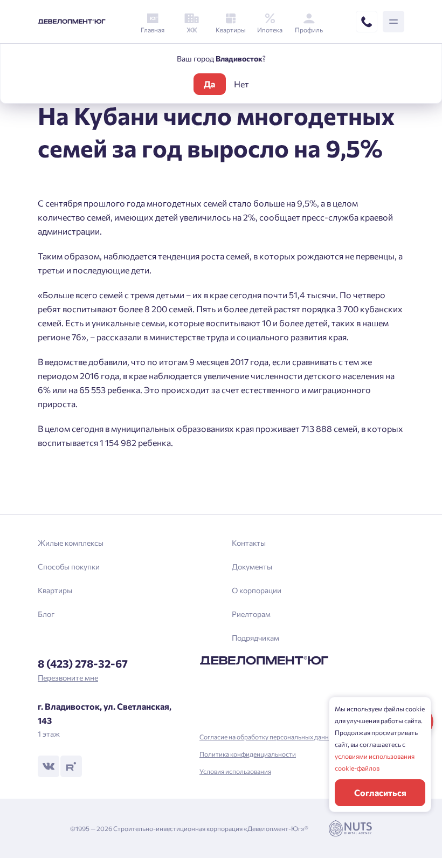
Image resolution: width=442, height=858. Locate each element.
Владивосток (147, 480)
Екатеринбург (148, 462)
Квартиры (55, 590)
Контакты (249, 542)
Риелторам (251, 614)
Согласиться (380, 792)
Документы (252, 566)
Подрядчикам (255, 637)
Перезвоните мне (68, 677)
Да (209, 84)
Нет (241, 84)
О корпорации (256, 590)
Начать (221, 468)
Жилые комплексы (70, 542)
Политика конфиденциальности (247, 754)
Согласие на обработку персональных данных (268, 736)
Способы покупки (69, 566)
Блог (46, 614)
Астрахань (143, 499)
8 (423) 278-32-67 (83, 663)
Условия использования (235, 771)
